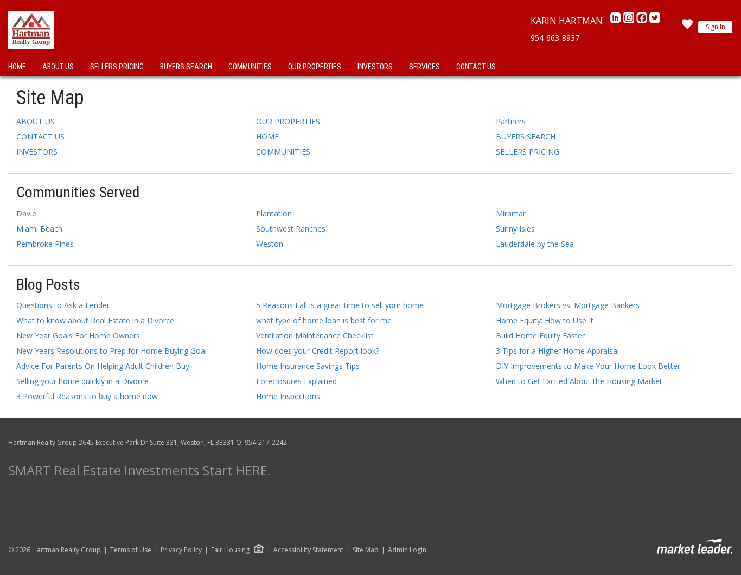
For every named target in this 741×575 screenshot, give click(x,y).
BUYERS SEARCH (186, 66)
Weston (269, 244)
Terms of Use (130, 550)
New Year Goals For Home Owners (78, 335)
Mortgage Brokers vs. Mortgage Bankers (568, 305)
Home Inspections (288, 396)
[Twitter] (654, 21)
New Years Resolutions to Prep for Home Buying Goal (111, 351)
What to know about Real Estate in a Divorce (95, 320)
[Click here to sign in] (687, 27)
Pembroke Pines (45, 244)
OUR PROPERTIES (314, 66)
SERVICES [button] (424, 66)
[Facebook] (642, 21)
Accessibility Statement (308, 550)
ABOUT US (58, 66)
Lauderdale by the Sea (535, 244)
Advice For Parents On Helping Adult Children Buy (102, 366)
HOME (17, 66)
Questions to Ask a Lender (63, 305)
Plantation (274, 213)
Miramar (511, 213)
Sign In (715, 26)
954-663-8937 (555, 38)
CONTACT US (476, 66)
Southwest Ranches (290, 228)
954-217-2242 (266, 442)
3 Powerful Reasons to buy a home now (87, 396)
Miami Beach (39, 228)
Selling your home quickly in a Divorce (82, 381)
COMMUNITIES (250, 66)
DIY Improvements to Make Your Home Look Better (588, 366)
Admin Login (407, 550)
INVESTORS (375, 66)
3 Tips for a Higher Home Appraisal (557, 351)
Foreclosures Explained (296, 381)
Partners (511, 121)
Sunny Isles (515, 228)
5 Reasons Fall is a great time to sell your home (340, 305)
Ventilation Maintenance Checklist (315, 335)
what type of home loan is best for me (324, 320)
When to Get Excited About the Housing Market (579, 381)
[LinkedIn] (616, 21)
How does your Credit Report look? (317, 351)
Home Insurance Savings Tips (308, 366)
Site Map (366, 550)
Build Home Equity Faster (540, 335)
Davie (26, 213)
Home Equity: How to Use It (544, 320)
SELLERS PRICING (117, 66)
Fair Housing (230, 549)
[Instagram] (629, 21)
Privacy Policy (181, 550)
